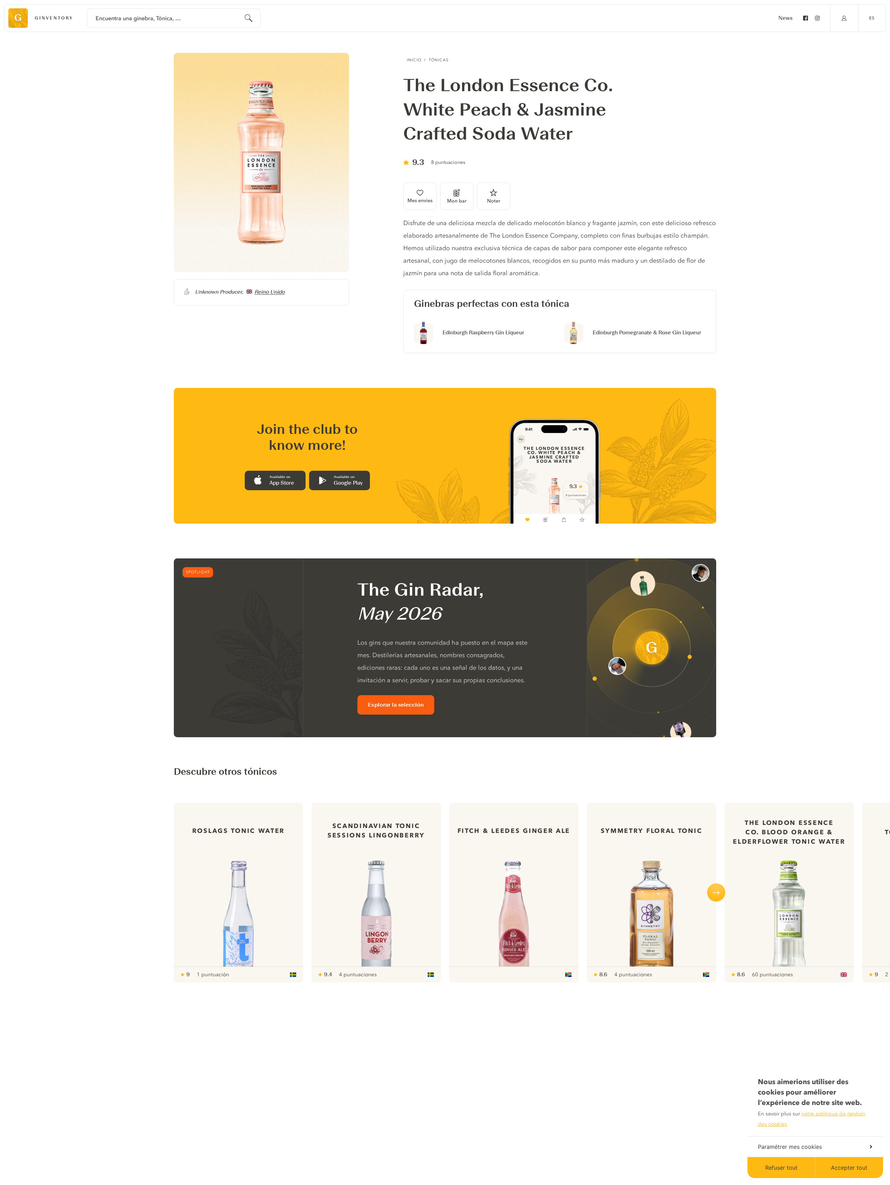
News (785, 18)
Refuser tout (781, 1167)
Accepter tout (849, 1167)
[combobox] (174, 18)
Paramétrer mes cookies (790, 1146)
